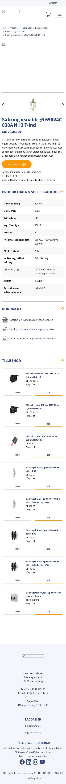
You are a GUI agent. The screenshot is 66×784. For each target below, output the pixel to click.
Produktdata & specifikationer (31, 192)
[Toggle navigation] (59, 14)
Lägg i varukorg (14, 164)
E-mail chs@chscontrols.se (33, 693)
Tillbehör (11, 360)
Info (17, 392)
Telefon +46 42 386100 (33, 689)
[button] (56, 3)
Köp (48, 392)
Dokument (12, 308)
